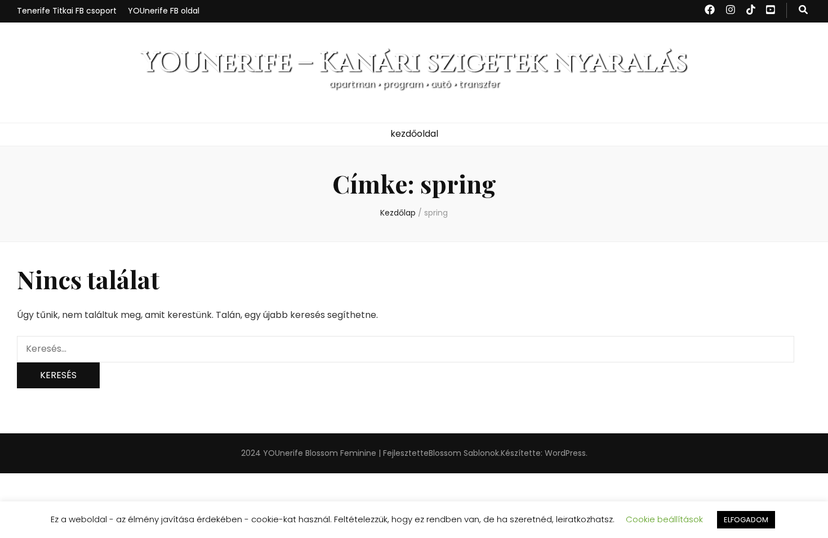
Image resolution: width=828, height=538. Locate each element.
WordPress (565, 453)
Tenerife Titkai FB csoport (67, 10)
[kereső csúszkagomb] (803, 10)
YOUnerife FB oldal (163, 10)
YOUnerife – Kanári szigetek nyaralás (414, 62)
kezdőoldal (414, 133)
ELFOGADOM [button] (746, 519)
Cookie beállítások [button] (664, 519)
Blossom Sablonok (464, 453)
